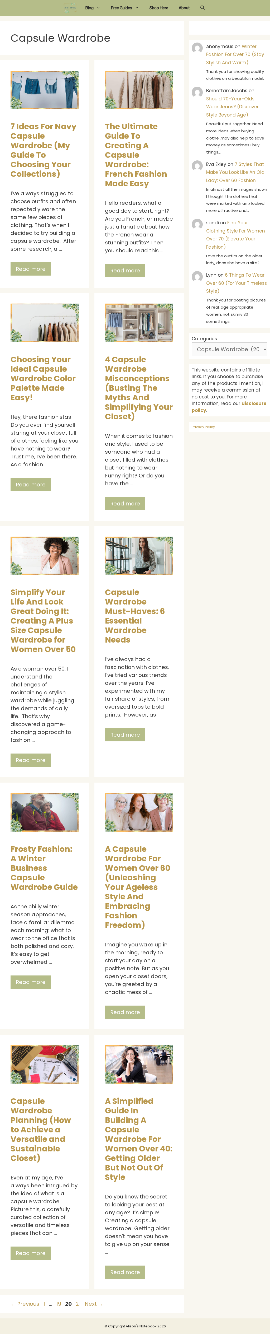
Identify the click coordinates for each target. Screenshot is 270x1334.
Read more (31, 269)
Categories (204, 339)
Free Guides (121, 8)
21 (78, 1304)
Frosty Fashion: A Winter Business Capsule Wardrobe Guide (44, 868)
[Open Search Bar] (202, 8)
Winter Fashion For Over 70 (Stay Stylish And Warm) (235, 54)
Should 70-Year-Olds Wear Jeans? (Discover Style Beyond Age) (232, 107)
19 (59, 1304)
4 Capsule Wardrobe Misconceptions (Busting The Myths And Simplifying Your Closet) (139, 388)
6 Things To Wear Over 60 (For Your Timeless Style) (236, 283)
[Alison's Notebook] (70, 8)
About (184, 8)
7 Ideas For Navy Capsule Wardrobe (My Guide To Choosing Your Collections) (43, 150)
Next (94, 1304)
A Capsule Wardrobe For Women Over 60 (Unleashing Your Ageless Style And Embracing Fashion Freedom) (137, 887)
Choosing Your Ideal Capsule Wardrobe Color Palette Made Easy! (43, 378)
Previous (25, 1304)
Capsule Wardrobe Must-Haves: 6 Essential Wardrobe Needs (135, 616)
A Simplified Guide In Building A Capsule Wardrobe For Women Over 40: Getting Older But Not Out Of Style (138, 1139)
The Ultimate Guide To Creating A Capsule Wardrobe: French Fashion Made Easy (136, 155)
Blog (89, 8)
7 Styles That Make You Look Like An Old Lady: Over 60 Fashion (235, 172)
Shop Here (159, 8)
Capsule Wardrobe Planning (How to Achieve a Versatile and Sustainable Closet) (41, 1129)
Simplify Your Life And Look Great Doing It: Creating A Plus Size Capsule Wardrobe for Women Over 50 (43, 621)
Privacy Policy (203, 426)
